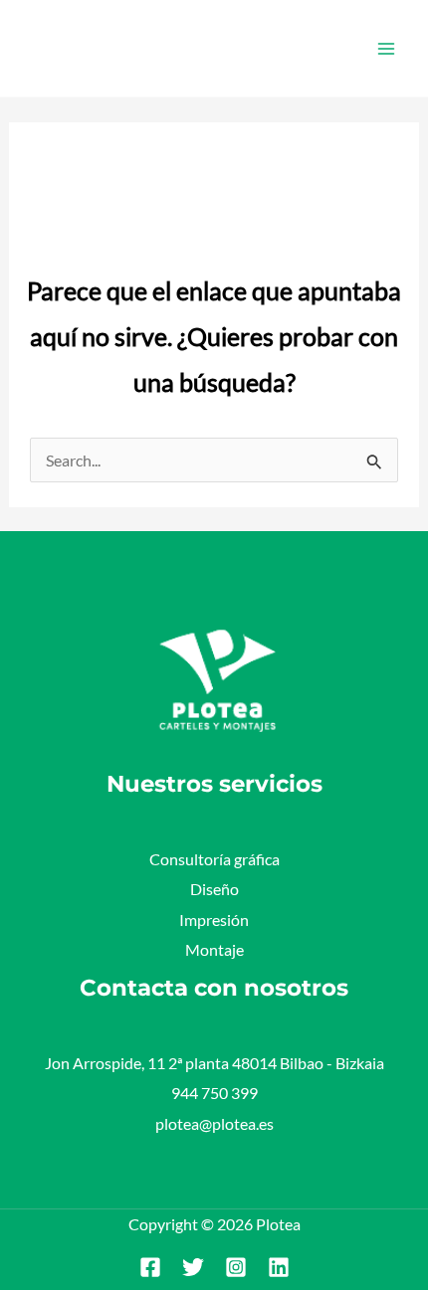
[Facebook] (150, 1267)
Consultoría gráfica (214, 858)
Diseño (214, 888)
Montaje (214, 949)
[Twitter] (193, 1267)
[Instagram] (236, 1267)
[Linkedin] (279, 1267)
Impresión (214, 919)
